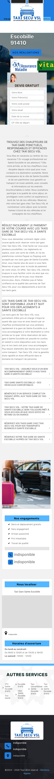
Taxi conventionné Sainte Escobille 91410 (34, 689)
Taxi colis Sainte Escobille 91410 (47, 689)
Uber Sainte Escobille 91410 (21, 694)
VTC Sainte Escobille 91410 (8, 687)
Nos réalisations (26, 52)
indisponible (24, 554)
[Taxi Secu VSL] (27, 12)
